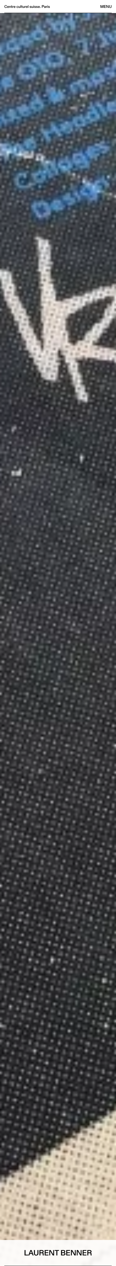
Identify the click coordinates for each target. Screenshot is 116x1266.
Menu (106, 6)
